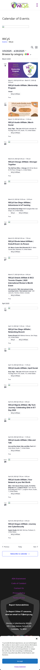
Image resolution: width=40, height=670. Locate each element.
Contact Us (19, 588)
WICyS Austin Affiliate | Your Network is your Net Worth (20, 480)
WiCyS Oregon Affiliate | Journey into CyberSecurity (22, 525)
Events (4, 42)
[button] (37, 639)
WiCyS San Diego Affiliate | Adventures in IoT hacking (19, 203)
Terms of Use (19, 598)
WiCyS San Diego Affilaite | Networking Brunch (19, 330)
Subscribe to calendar (18, 554)
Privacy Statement (20, 667)
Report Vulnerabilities (19, 605)
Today (20, 547)
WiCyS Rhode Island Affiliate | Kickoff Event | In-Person (20, 242)
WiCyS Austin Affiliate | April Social (23, 368)
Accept (20, 661)
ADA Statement (19, 578)
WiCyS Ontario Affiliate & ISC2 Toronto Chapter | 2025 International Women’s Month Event (21, 281)
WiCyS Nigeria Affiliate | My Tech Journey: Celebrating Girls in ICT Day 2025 (22, 407)
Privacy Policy (19, 593)
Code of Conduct (18, 583)
